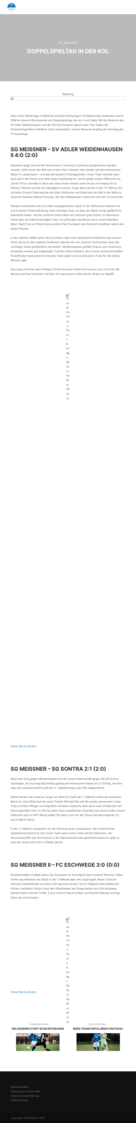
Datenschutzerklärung (25, 1095)
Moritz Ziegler (27, 746)
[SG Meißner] (11, 7)
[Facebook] (121, 7)
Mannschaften (20, 1087)
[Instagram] (126, 7)
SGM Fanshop (19, 1100)
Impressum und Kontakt (25, 1091)
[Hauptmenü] (110, 7)
